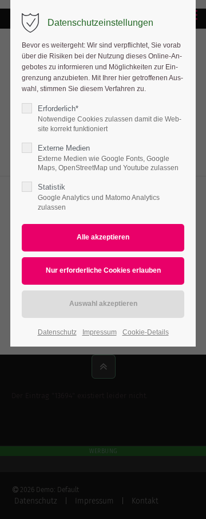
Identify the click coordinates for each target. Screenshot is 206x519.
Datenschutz (57, 332)
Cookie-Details (145, 332)
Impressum (99, 332)
